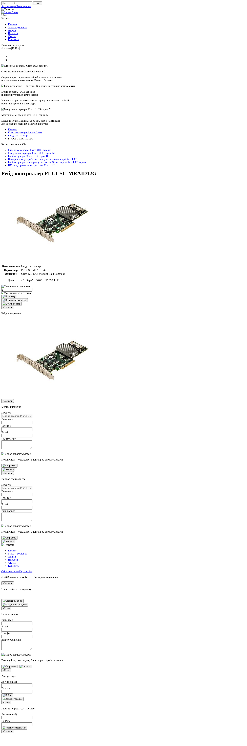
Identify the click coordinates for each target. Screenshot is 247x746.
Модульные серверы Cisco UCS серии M (31, 153)
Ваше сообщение (11, 639)
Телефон (6, 425)
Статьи (12, 36)
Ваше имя (7, 419)
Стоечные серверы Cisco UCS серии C (30, 150)
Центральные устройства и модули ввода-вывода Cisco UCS (42, 159)
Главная (12, 24)
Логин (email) (9, 681)
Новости (13, 33)
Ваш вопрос (8, 511)
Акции (12, 30)
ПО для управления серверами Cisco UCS (32, 165)
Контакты (13, 39)
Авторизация (8, 6)
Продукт (6, 412)
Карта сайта (25, 571)
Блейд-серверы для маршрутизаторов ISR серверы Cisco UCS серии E (48, 162)
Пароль (5, 688)
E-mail (4, 432)
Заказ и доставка (17, 27)
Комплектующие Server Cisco (25, 132)
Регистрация (23, 6)
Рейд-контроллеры (18, 135)
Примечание (8, 438)
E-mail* (5, 626)
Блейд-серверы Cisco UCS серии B (28, 156)
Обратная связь (10, 571)
